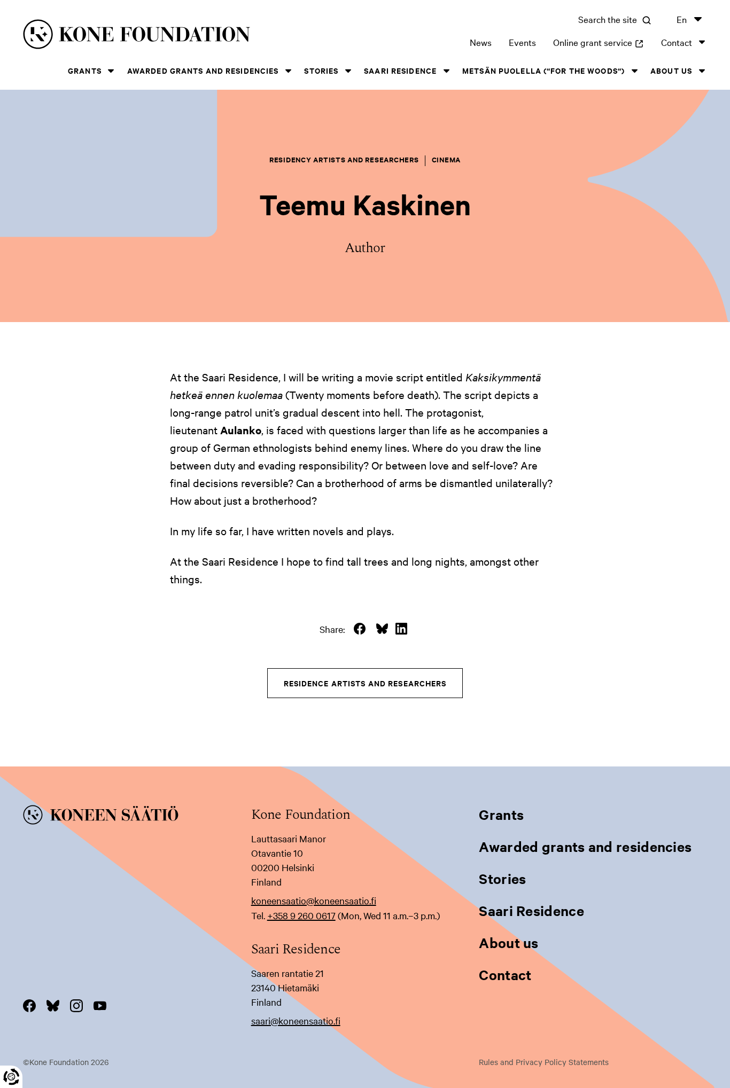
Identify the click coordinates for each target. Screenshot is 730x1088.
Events (522, 42)
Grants (85, 70)
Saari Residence (400, 70)
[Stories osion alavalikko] (348, 70)
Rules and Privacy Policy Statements (544, 1061)
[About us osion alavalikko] (701, 70)
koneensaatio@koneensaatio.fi (313, 900)
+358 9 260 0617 (301, 915)
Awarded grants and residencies (203, 70)
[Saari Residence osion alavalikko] (446, 70)
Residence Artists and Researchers (365, 682)
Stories (321, 70)
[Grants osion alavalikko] (111, 70)
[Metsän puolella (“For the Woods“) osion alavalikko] (634, 70)
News (481, 42)
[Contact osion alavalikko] (701, 42)
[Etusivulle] (170, 36)
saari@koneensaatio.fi (295, 1020)
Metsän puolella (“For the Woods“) (543, 70)
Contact (676, 42)
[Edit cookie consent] (11, 1077)
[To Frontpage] (137, 816)
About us (671, 70)
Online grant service (598, 42)
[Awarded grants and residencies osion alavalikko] (288, 70)
